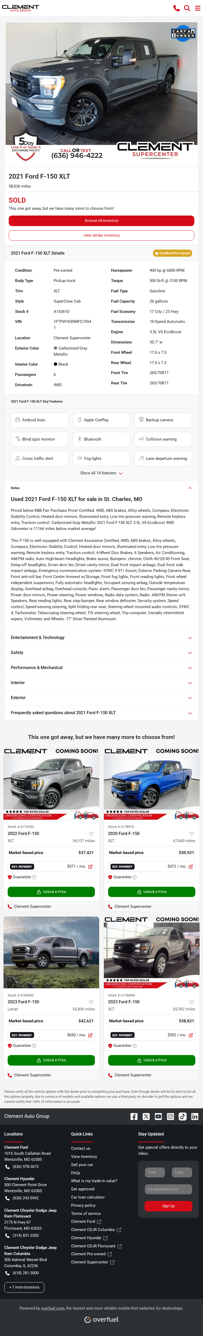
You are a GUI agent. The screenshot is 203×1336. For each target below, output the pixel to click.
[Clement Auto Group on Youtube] (156, 1116)
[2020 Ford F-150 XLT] (152, 784)
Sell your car (82, 1164)
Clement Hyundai (86, 1237)
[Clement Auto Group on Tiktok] (180, 1116)
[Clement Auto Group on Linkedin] (193, 1116)
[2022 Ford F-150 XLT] (51, 784)
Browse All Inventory (101, 220)
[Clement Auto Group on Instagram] (168, 1116)
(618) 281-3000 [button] (26, 1273)
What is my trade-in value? (94, 1180)
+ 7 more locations (24, 1287)
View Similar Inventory (102, 235)
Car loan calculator (88, 1197)
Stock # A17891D (121, 827)
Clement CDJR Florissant (93, 1246)
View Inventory (84, 1156)
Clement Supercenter (89, 1262)
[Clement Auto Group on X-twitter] (144, 1116)
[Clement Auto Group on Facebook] (132, 1116)
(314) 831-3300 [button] (26, 1235)
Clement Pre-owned (88, 1254)
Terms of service (86, 1213)
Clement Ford (83, 1221)
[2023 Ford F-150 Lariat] (51, 952)
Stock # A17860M (121, 995)
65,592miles (184, 1009)
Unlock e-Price (54, 892)
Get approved (82, 1189)
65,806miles (84, 1009)
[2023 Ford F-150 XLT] (152, 952)
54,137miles (84, 840)
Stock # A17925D (21, 827)
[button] (176, 8)
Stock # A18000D (21, 995)
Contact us (80, 1148)
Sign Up (168, 1206)
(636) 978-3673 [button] (26, 1166)
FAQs (75, 1173)
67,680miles (184, 840)
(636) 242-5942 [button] (26, 1198)
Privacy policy (83, 1205)
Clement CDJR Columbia (93, 1229)
